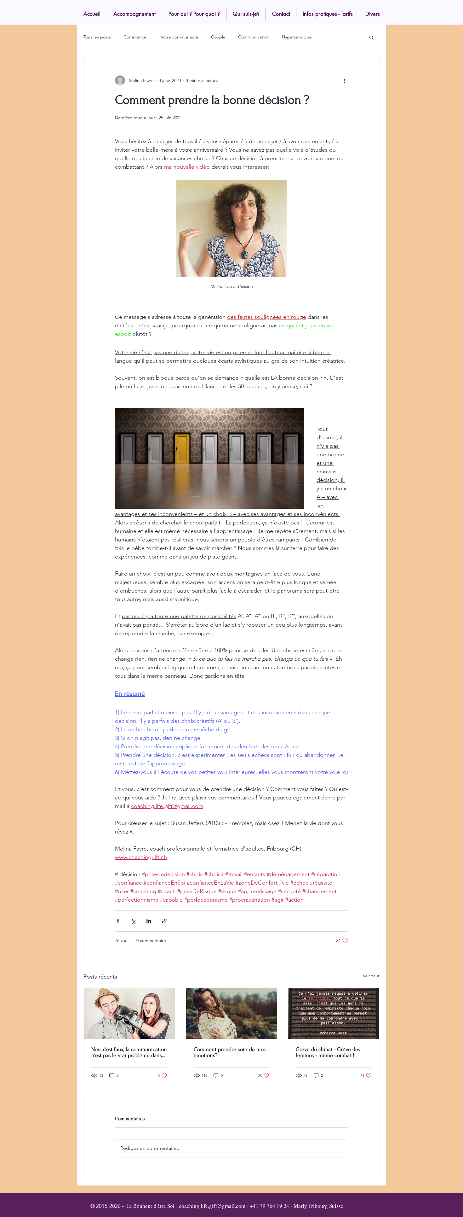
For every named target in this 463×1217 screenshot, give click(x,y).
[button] (371, 37)
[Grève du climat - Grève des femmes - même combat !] (333, 1013)
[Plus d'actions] (344, 80)
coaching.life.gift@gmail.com (212, 1205)
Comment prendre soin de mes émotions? (230, 1052)
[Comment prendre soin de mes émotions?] (231, 1013)
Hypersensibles (297, 37)
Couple (218, 37)
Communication (253, 37)
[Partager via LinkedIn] (149, 921)
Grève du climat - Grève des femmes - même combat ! (328, 1052)
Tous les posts (97, 37)
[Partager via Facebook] (118, 921)
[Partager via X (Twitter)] (133, 921)
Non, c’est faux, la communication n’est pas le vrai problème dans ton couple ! (129, 1052)
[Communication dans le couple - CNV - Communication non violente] (129, 1013)
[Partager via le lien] (164, 921)
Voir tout (371, 976)
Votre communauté (179, 37)
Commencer (135, 37)
